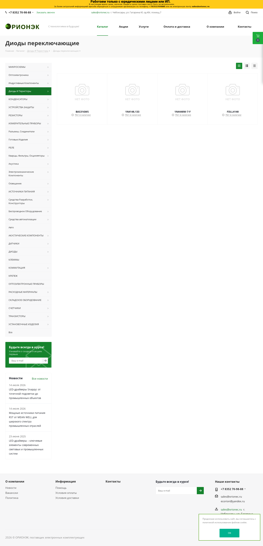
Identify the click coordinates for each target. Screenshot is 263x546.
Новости (10, 488)
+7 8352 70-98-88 (20, 12)
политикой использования (217, 522)
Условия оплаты (66, 493)
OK (229, 533)
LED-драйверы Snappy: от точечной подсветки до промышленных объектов (25, 394)
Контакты (113, 481)
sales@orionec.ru (100, 12)
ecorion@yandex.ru (233, 501)
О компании (14, 481)
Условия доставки (67, 498)
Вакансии (11, 493)
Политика (11, 498)
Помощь (61, 488)
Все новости (40, 378)
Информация (65, 481)
